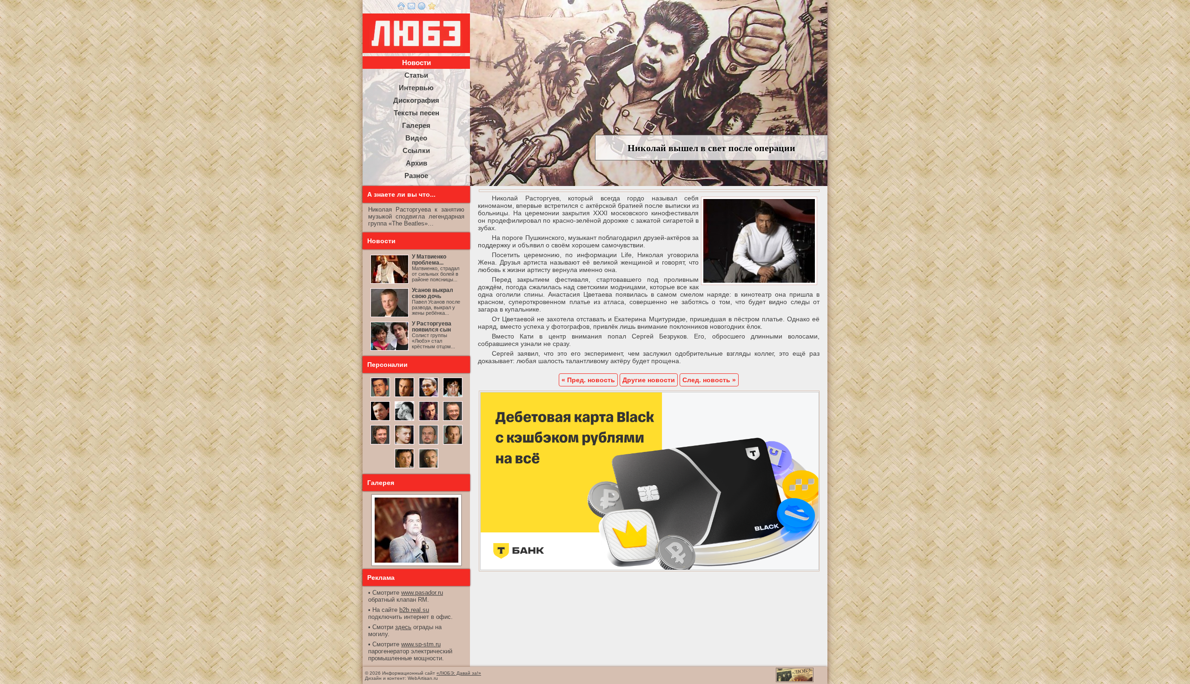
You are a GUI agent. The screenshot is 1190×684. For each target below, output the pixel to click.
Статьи (416, 75)
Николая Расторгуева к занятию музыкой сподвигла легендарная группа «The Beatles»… (416, 216)
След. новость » (709, 380)
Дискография (416, 100)
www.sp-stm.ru (421, 644)
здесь (403, 627)
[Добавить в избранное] (432, 8)
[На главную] (401, 8)
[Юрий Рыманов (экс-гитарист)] (453, 420)
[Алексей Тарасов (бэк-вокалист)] (380, 443)
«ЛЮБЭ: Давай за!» (458, 673)
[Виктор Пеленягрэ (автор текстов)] (404, 420)
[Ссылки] (421, 8)
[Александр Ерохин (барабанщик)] (404, 467)
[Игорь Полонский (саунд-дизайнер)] (428, 396)
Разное (416, 175)
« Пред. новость (588, 380)
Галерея (416, 125)
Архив (416, 163)
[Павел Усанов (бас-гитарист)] (404, 443)
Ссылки (416, 150)
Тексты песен (416, 113)
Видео (416, 138)
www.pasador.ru (422, 592)
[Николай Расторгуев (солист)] (380, 396)
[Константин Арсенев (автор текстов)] (428, 420)
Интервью (416, 88)
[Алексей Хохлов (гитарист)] (428, 443)
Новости (416, 62)
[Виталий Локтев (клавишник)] (428, 467)
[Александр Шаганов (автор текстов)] (453, 396)
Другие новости (648, 380)
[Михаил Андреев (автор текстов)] (380, 420)
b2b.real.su (414, 609)
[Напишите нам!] (411, 8)
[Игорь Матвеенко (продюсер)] (404, 396)
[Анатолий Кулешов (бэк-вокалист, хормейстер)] (453, 443)
